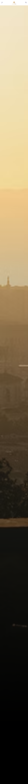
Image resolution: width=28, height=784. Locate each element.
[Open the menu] (2, 3)
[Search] (26, 2)
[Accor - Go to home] (14, 2)
